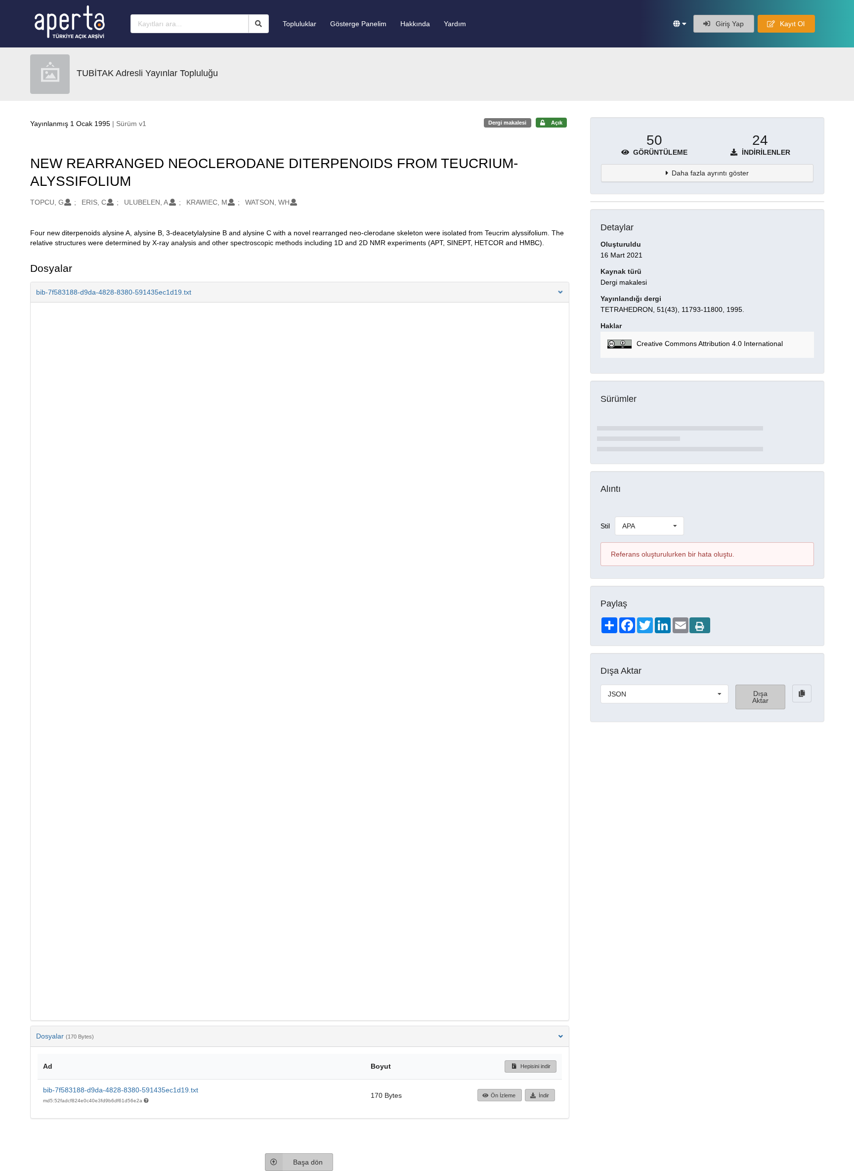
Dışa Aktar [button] (760, 697)
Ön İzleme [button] (503, 1095)
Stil (605, 526)
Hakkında (415, 24)
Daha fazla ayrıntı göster (710, 173)
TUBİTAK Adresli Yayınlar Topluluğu (147, 73)
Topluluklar (299, 24)
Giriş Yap (729, 24)
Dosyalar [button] (65, 1036)
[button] (679, 23)
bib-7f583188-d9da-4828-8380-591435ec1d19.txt (120, 1090)
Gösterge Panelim (358, 24)
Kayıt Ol (791, 24)
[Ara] (259, 23)
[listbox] (649, 526)
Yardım (455, 24)
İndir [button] (544, 1095)
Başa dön (308, 1162)
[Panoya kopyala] (801, 693)
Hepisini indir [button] (535, 1066)
